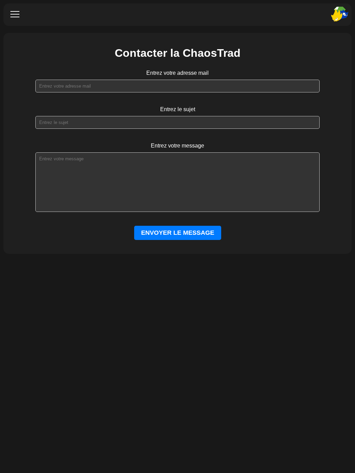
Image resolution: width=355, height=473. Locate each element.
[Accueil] (338, 14)
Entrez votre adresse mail (177, 73)
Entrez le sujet (177, 109)
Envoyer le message (177, 232)
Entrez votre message (177, 146)
